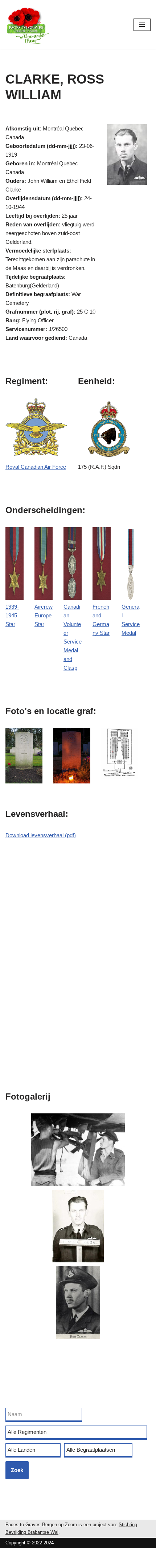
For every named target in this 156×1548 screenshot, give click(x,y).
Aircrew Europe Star (43, 615)
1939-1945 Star (12, 615)
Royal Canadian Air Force (35, 467)
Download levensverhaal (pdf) (40, 835)
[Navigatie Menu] (142, 25)
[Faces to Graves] (27, 24)
